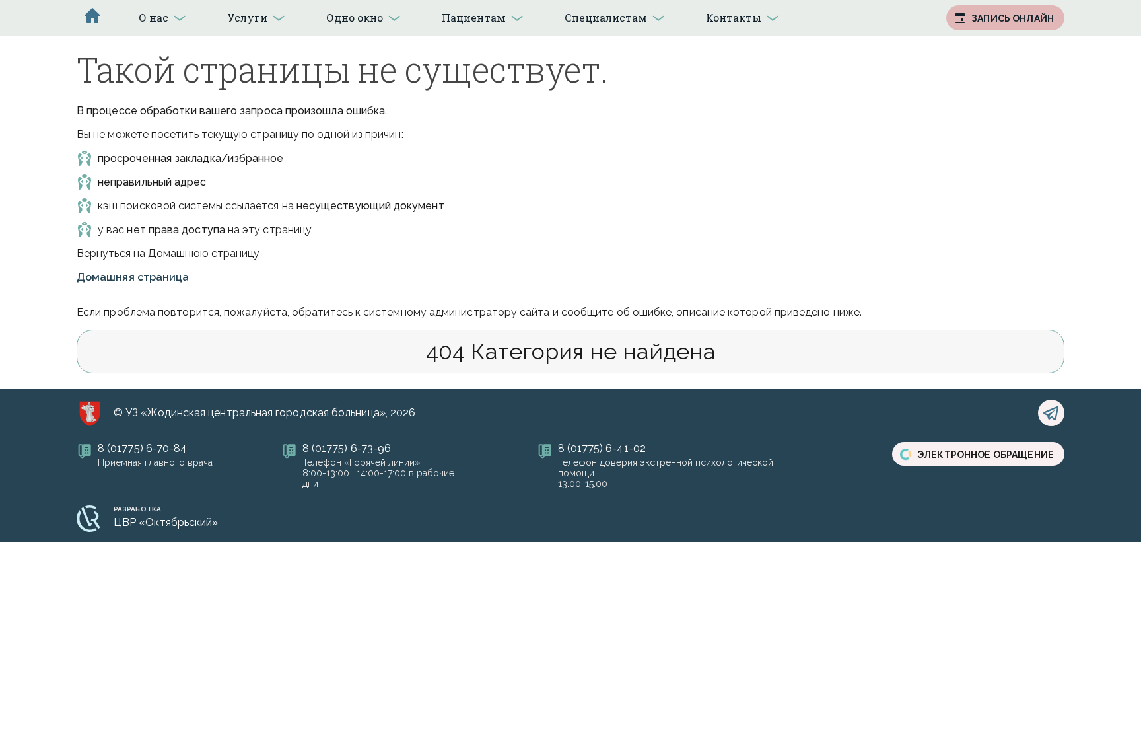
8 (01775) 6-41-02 (602, 448)
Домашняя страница (133, 277)
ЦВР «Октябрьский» (166, 522)
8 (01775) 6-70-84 (142, 448)
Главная (92, 15)
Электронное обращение (985, 454)
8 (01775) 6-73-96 (346, 448)
